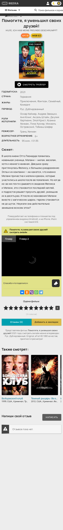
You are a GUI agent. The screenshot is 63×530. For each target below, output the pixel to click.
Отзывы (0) (16, 322)
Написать (52, 417)
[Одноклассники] (27, 292)
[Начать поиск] (36, 10)
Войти (48, 3)
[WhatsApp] (36, 292)
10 (51, 307)
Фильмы (12, 10)
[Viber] (32, 292)
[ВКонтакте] (22, 292)
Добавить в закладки (46, 322)
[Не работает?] (56, 283)
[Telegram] (41, 292)
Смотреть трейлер (34, 84)
